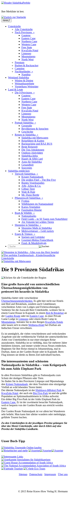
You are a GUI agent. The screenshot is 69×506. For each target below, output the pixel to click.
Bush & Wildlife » (25, 213)
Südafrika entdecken (19, 170)
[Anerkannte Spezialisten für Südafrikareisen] (25, 459)
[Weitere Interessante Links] (12, 456)
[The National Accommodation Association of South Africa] (33, 465)
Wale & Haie (28, 191)
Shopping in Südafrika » (28, 225)
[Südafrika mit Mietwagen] (16, 261)
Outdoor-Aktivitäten (32, 152)
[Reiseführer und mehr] (14, 450)
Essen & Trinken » (25, 234)
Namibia (25, 74)
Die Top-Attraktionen (32, 149)
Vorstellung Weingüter (26, 86)
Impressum (50, 474)
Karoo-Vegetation (30, 207)
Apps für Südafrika (31, 161)
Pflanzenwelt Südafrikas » (29, 197)
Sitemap (23, 474)
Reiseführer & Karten (32, 140)
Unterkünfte (14, 26)
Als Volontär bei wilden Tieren (37, 222)
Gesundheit (27, 164)
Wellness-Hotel (36, 325)
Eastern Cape (28, 38)
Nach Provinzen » (24, 32)
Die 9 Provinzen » (25, 92)
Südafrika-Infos (29, 155)
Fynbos (25, 200)
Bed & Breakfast (55, 313)
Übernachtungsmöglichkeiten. (17, 300)
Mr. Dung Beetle (30, 194)
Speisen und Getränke (33, 237)
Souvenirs (26, 167)
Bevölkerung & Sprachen (34, 128)
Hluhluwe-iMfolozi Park (48, 390)
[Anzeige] (34, 450)
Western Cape (28, 44)
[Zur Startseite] (15, 2)
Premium (19, 62)
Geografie (26, 125)
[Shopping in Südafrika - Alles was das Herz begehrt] (30, 252)
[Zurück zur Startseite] (13, 17)
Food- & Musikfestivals (33, 243)
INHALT (6, 20)
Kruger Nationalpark (32, 176)
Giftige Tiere (28, 188)
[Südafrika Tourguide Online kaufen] (21, 447)
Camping (19, 68)
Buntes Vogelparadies (32, 182)
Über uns (63, 474)
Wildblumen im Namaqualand (37, 204)
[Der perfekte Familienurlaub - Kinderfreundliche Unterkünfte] (34, 258)
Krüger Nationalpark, (17, 384)
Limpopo (26, 53)
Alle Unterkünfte (24, 29)
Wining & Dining (24, 80)
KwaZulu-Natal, (10, 393)
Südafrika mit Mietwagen (34, 137)
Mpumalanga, (8, 322)
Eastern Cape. (8, 402)
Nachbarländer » (24, 71)
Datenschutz (35, 474)
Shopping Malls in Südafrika (36, 228)
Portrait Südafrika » (25, 122)
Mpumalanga (28, 56)
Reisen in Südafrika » (26, 134)
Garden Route (12, 316)
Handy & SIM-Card (32, 158)
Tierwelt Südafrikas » (26, 173)
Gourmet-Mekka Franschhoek (37, 240)
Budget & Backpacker (26, 65)
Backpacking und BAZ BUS (36, 143)
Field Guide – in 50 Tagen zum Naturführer (44, 219)
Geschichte (27, 131)
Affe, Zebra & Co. (31, 185)
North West (27, 59)
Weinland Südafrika (18, 77)
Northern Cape (29, 41)
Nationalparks (28, 216)
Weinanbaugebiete (24, 83)
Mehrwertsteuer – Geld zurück (37, 231)
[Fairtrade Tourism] (12, 468)
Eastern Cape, (37, 316)
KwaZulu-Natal (29, 50)
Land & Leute (15, 89)
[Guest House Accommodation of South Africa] (27, 462)
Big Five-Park (40, 393)
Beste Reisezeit (29, 146)
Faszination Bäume (31, 210)
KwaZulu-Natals (54, 322)
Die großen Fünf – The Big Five (38, 179)
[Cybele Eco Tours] (34, 468)
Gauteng (25, 35)
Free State (26, 47)
